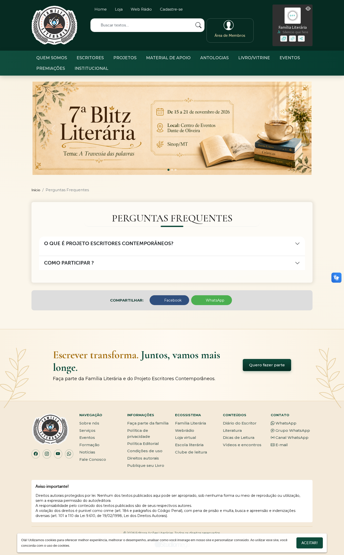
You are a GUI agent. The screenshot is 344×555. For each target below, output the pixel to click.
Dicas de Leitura (238, 437)
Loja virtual (185, 437)
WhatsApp (214, 300)
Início (35, 190)
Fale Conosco (92, 459)
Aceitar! (309, 543)
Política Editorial (143, 443)
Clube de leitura (191, 452)
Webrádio (184, 430)
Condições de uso (144, 450)
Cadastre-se (171, 9)
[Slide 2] (176, 170)
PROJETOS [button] (124, 57)
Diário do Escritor (240, 423)
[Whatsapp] (240, 10)
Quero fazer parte (267, 365)
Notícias (87, 452)
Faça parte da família (147, 423)
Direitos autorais (143, 458)
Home (100, 9)
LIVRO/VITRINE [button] (254, 57)
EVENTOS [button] (290, 57)
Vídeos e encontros (242, 444)
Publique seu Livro (145, 465)
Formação (89, 444)
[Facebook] (231, 10)
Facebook (172, 300)
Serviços (87, 430)
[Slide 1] (172, 170)
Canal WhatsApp (292, 437)
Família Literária (190, 423)
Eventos (87, 437)
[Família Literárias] (54, 25)
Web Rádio (141, 9)
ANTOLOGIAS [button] (214, 57)
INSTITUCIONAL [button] (91, 68)
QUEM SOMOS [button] (51, 57)
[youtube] (249, 10)
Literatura (232, 430)
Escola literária (189, 444)
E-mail (282, 444)
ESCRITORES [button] (90, 57)
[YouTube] (58, 454)
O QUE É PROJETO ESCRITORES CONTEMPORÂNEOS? (109, 243)
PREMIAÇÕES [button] (50, 68)
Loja (119, 9)
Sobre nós (89, 423)
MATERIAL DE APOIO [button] (168, 57)
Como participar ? (69, 263)
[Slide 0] (168, 170)
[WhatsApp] (69, 454)
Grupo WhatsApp (293, 430)
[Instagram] (222, 10)
